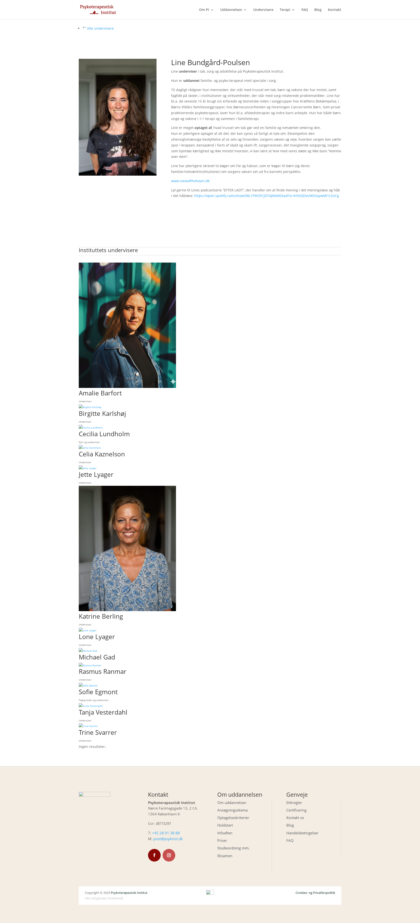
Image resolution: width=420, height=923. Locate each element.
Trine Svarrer (98, 732)
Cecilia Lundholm (104, 433)
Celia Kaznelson (102, 454)
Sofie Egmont (98, 691)
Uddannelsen (231, 10)
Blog (318, 10)
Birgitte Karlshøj (102, 413)
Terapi (285, 10)
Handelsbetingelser (302, 832)
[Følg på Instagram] (169, 855)
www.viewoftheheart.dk (190, 181)
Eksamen (224, 855)
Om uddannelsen (231, 802)
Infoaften (224, 832)
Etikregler (294, 802)
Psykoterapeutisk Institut (129, 892)
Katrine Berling (101, 616)
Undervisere (263, 10)
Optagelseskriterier (233, 817)
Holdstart (225, 825)
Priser (222, 840)
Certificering (296, 810)
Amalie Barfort (100, 393)
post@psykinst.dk (168, 838)
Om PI (204, 10)
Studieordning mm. (233, 848)
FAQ (304, 10)
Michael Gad (97, 657)
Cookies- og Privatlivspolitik (315, 892)
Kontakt (334, 10)
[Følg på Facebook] (154, 855)
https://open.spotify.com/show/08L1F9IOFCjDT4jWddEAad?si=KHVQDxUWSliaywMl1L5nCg (266, 195)
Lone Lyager (97, 636)
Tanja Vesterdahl (103, 712)
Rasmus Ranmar (102, 671)
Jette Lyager (96, 474)
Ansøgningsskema (232, 810)
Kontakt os (295, 817)
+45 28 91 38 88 (166, 832)
